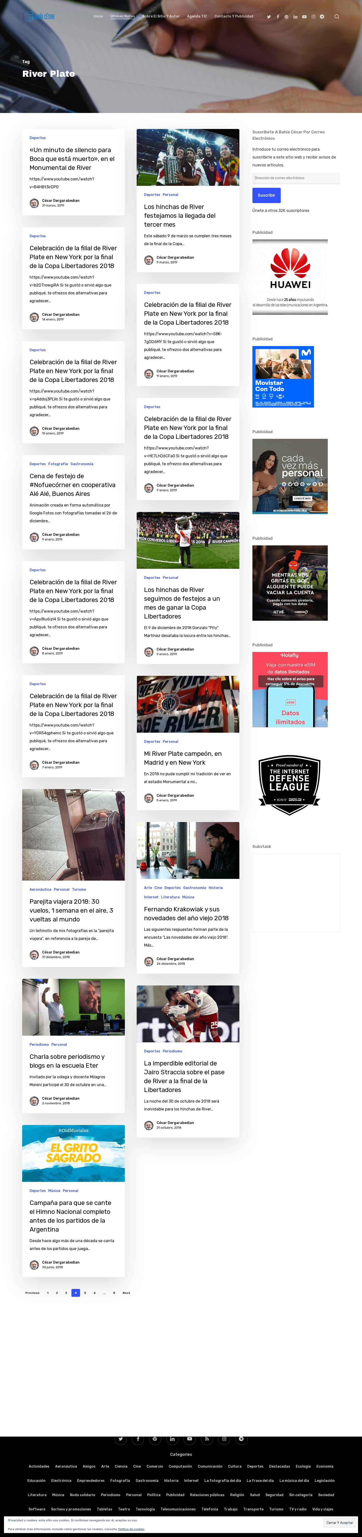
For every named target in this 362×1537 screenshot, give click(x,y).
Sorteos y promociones (71, 1509)
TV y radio (298, 1509)
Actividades (39, 1466)
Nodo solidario (82, 1495)
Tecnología (145, 1509)
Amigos (89, 1466)
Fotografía (58, 464)
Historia (216, 888)
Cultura (235, 1466)
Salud (255, 1495)
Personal (170, 195)
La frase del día (260, 1481)
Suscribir (266, 195)
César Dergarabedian (61, 201)
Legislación (325, 1481)
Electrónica (61, 1481)
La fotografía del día (222, 1481)
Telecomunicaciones (178, 1509)
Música (188, 897)
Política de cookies (131, 1529)
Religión (237, 1495)
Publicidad (175, 1495)
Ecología (303, 1466)
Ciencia (121, 1466)
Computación (180, 1466)
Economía (324, 1466)
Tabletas (104, 1509)
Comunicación (210, 1466)
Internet (151, 897)
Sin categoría (301, 1495)
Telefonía (209, 1509)
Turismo (79, 889)
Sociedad (326, 1495)
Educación (36, 1481)
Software (37, 1509)
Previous (32, 1293)
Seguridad (274, 1495)
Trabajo (231, 1509)
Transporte (253, 1509)
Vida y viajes (322, 1509)
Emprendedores (91, 1481)
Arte (148, 888)
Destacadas (279, 1466)
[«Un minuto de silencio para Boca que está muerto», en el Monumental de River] (73, 172)
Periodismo (39, 1045)
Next (126, 1293)
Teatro (124, 1509)
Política (154, 1495)
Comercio (155, 1466)
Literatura (170, 897)
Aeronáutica (40, 889)
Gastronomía (81, 464)
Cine (158, 888)
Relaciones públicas (207, 1495)
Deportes (38, 138)
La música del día (294, 1481)
